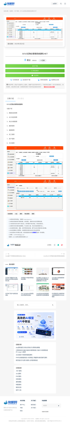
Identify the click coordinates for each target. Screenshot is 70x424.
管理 (33, 213)
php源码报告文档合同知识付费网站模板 (28, 347)
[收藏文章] (54, 245)
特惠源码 (18, 384)
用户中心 (22, 404)
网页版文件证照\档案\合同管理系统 (27, 360)
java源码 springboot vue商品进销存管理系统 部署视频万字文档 (42, 279)
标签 (21, 410)
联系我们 (33, 404)
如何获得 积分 (49, 87)
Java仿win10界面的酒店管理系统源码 (54, 256)
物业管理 (27, 213)
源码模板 (18, 382)
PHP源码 (18, 376)
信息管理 (10, 213)
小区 (16, 213)
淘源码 (11, 11)
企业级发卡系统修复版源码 (24, 355)
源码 (21, 213)
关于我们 (33, 407)
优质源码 (18, 379)
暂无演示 (36, 70)
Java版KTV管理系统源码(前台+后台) (15, 256)
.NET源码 (16, 11)
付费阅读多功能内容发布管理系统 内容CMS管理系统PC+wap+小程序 (32, 351)
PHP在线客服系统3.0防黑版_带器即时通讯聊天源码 (31, 357)
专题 (21, 407)
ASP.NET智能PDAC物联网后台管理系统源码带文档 (11, 279)
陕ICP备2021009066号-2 (54, 421)
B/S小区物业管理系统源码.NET (20, 237)
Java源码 (18, 373)
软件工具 (18, 390)
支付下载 (35, 66)
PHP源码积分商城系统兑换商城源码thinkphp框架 (58, 295)
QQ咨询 (35, 75)
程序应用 (18, 387)
